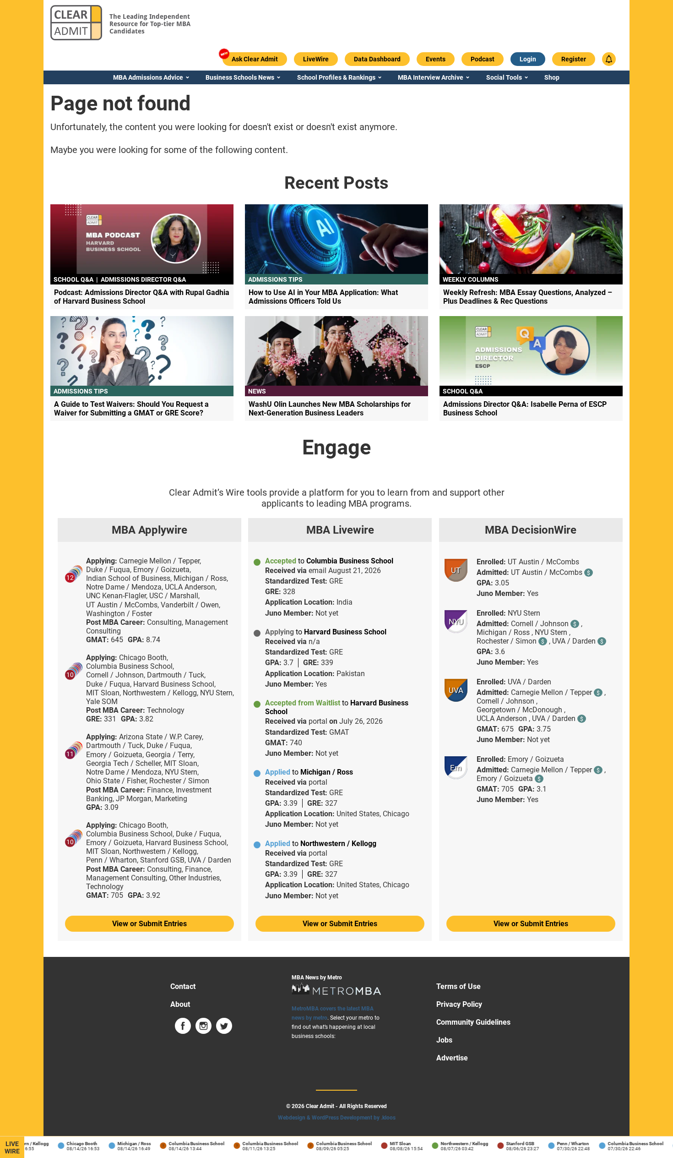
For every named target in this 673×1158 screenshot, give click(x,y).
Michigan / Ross (125, 1143)
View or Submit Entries (149, 923)
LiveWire (12, 1147)
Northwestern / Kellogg (456, 1143)
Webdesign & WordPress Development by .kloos (337, 1117)
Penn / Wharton (564, 1143)
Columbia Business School (188, 1143)
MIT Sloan (391, 1143)
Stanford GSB (512, 1143)
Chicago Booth (73, 1143)
